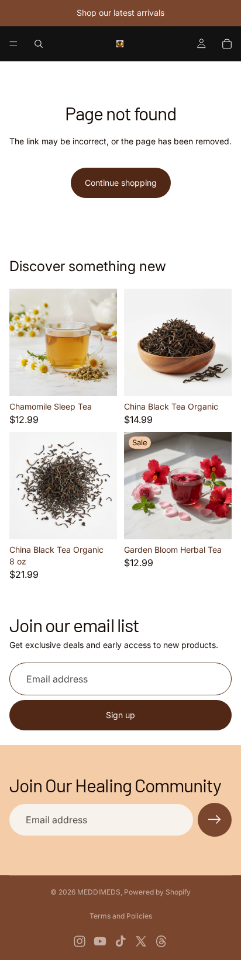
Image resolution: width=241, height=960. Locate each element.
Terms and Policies (120, 916)
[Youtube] (100, 941)
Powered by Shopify (157, 892)
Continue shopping (121, 183)
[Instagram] (80, 941)
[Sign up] (215, 820)
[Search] (38, 44)
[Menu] (13, 43)
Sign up (120, 715)
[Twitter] (141, 941)
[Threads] (161, 941)
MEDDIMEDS (98, 892)
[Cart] (227, 44)
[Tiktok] (120, 941)
